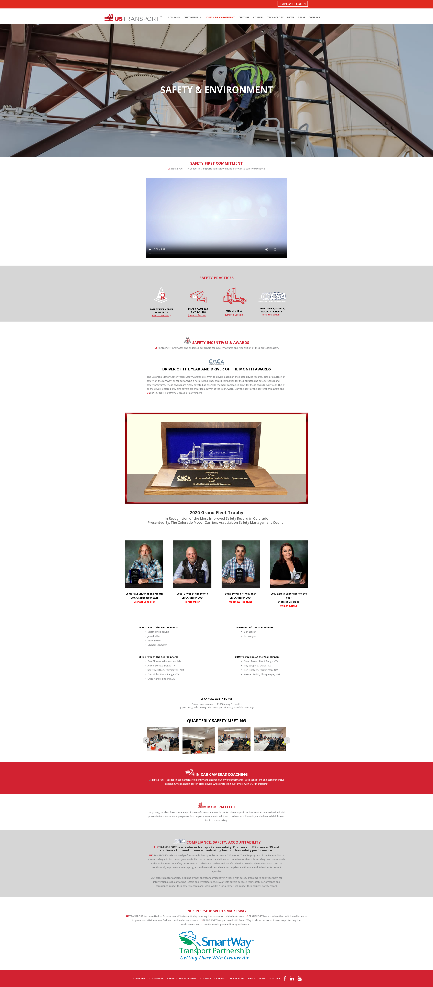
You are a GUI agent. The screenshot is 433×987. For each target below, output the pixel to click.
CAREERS (258, 17)
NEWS (290, 17)
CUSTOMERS (191, 17)
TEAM (301, 17)
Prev (146, 740)
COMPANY (174, 17)
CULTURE (244, 17)
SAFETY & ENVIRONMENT (220, 17)
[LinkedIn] (292, 979)
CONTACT (314, 17)
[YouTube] (300, 979)
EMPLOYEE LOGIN (293, 4)
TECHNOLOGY (275, 17)
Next (287, 740)
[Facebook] (285, 979)
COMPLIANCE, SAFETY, (271, 308)
